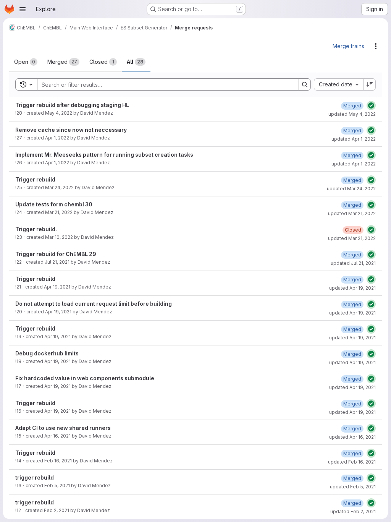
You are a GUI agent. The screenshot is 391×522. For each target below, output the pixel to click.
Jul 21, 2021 (57, 262)
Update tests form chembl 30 (53, 204)
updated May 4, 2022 (352, 114)
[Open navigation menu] (22, 9)
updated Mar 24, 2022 (351, 188)
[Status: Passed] (371, 105)
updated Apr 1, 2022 (353, 139)
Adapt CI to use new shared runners (63, 428)
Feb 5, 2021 (57, 485)
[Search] (305, 84)
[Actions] (376, 46)
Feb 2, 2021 (56, 510)
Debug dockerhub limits (47, 353)
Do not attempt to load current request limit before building (93, 303)
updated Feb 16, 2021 (352, 462)
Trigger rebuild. (36, 229)
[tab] (25, 61)
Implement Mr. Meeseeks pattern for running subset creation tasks (104, 154)
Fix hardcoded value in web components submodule (84, 378)
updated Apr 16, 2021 (352, 437)
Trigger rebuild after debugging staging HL (72, 105)
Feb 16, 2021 (58, 461)
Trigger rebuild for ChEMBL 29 (55, 254)
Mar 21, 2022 (59, 212)
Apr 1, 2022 (57, 138)
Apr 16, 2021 (57, 436)
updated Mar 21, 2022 (352, 213)
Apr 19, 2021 (57, 287)
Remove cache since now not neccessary (71, 129)
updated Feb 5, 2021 (353, 487)
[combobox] (338, 84)
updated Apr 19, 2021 (352, 288)
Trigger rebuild (35, 179)
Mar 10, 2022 (59, 237)
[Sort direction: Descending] (370, 84)
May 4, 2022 (58, 113)
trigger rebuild (34, 477)
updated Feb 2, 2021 (353, 511)
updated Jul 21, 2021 (353, 263)
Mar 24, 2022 (59, 187)
